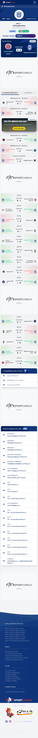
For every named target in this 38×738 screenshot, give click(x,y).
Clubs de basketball (12, 673)
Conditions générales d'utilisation (12, 732)
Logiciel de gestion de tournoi (16, 658)
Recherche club (11, 652)
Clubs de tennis (11, 681)
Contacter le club (31, 19)
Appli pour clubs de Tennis (15, 639)
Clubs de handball (12, 677)
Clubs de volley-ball (13, 679)
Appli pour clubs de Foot (14, 629)
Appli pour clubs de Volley (15, 637)
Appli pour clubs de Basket (15, 631)
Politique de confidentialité (10, 734)
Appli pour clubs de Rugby (15, 633)
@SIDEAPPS (28, 721)
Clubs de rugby (11, 675)
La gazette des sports (13, 654)
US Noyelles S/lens (9, 6)
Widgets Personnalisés (13, 656)
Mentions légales (7, 729)
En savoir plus (19, 128)
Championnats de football (15, 692)
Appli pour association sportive (17, 641)
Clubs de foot (10, 671)
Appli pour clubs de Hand (14, 635)
